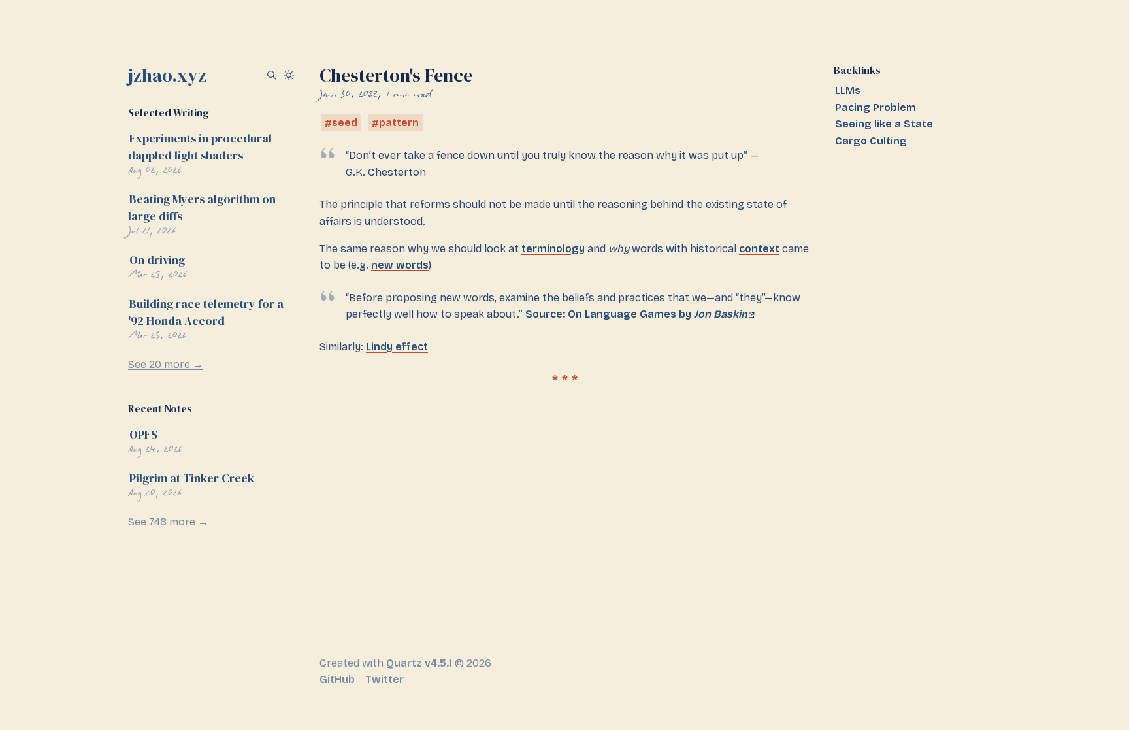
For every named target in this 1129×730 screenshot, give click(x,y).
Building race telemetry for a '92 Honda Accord (206, 312)
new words (400, 265)
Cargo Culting (871, 141)
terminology (553, 248)
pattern (399, 123)
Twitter (384, 679)
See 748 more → (168, 522)
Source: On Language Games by (636, 314)
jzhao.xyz (167, 75)
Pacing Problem (875, 107)
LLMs (847, 90)
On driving (157, 260)
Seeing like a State (884, 124)
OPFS (143, 434)
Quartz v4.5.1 (419, 663)
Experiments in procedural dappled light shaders (200, 146)
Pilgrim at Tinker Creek (191, 478)
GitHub (337, 679)
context (759, 248)
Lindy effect (397, 346)
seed (344, 123)
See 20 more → (165, 364)
